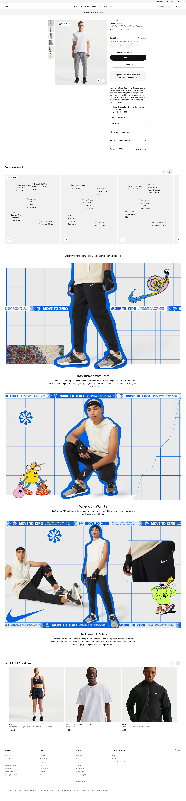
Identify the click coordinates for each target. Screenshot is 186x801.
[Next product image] (103, 80)
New (75, 6)
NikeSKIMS (108, 6)
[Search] (158, 6)
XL (136, 45)
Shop (101, 12)
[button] (51, 29)
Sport (100, 6)
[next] (169, 171)
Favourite (126, 64)
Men (80, 6)
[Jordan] (6, 2)
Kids (94, 6)
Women (87, 6)
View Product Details (117, 118)
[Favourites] (175, 6)
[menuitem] (168, 2)
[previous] (164, 171)
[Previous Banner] (48, 12)
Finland (179, 750)
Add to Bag (128, 57)
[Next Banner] (137, 12)
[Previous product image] (98, 80)
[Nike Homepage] (7, 6)
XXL (143, 45)
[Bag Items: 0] (179, 6)
